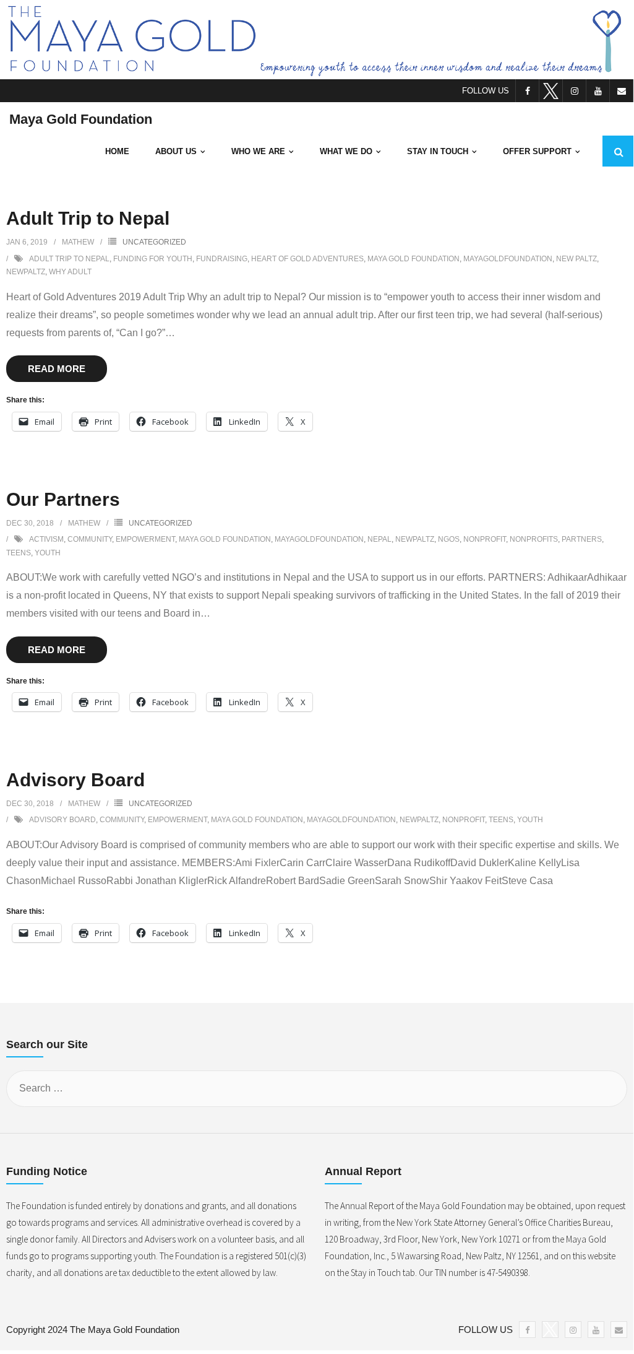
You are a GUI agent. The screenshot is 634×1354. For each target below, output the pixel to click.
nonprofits (534, 539)
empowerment (145, 539)
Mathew (78, 242)
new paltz (576, 258)
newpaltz (25, 271)
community (89, 539)
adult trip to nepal (69, 258)
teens (18, 553)
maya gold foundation (413, 258)
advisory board (62, 819)
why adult (70, 271)
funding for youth (152, 258)
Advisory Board (75, 780)
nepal (379, 539)
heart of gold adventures (307, 258)
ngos (449, 539)
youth (48, 553)
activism (46, 539)
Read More (56, 368)
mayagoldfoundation (507, 258)
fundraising (221, 258)
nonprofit (484, 539)
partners (582, 539)
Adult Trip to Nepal (87, 218)
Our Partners (63, 499)
